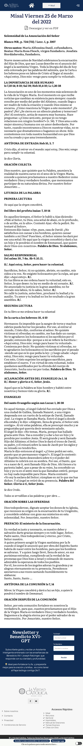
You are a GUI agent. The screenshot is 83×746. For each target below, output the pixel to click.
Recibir (64, 657)
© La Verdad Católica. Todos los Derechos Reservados (33, 738)
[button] (78, 743)
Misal (52, 5)
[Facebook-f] (30, 701)
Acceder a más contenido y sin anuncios (32, 741)
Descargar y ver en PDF (43, 28)
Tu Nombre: (57, 644)
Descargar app (58, 740)
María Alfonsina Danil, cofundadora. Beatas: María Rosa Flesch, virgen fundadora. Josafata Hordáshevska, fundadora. (40, 51)
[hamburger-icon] (77, 5)
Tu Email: (56, 634)
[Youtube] (36, 701)
